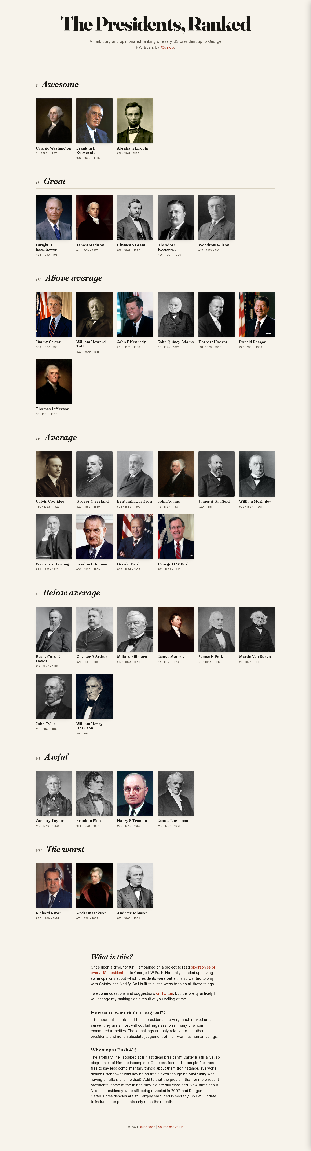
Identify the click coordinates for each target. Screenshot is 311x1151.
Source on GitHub (170, 1127)
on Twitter (164, 993)
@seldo (167, 47)
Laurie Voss (147, 1127)
